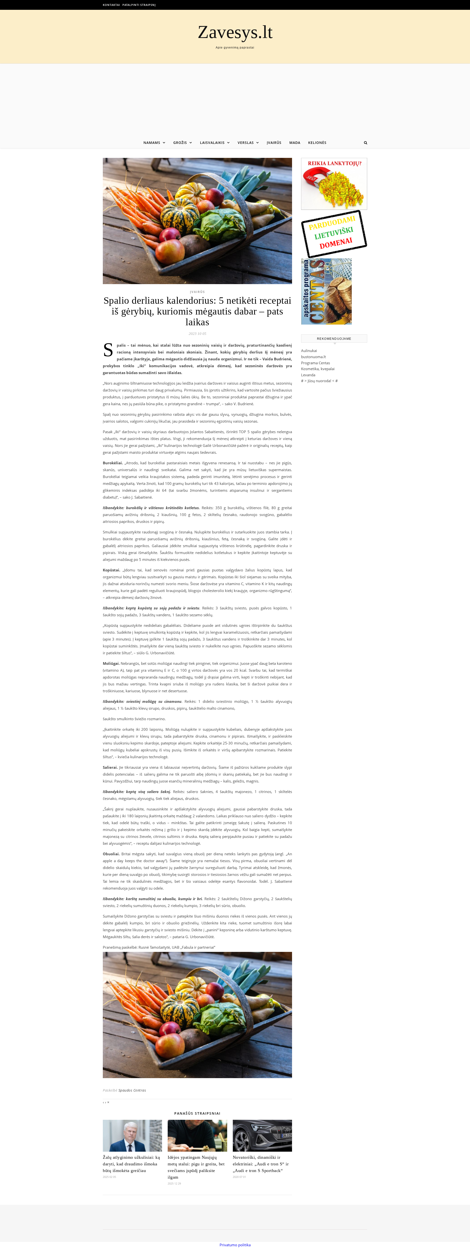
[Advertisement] (235, 100)
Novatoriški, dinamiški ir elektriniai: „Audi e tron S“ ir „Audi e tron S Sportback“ (261, 1164)
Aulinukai (309, 350)
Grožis (180, 142)
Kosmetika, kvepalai (318, 368)
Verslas (246, 142)
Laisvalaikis (212, 142)
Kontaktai (111, 5)
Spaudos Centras (132, 1090)
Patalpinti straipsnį (139, 5)
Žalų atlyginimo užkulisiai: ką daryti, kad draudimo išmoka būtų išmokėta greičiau (131, 1164)
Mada (294, 142)
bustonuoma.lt (313, 356)
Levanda (308, 374)
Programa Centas (315, 362)
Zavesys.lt (235, 32)
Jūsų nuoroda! (319, 380)
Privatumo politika (235, 1244)
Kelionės (317, 142)
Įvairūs (274, 142)
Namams (151, 142)
